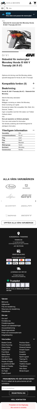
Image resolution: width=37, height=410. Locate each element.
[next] (35, 201)
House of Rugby (7, 361)
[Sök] (7, 8)
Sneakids (22, 354)
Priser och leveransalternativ (12, 332)
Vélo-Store (23, 368)
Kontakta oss (18, 239)
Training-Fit (23, 359)
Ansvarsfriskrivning (8, 328)
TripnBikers (23, 366)
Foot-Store (5, 352)
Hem (3, 21)
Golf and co (6, 357)
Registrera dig (18, 393)
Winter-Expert (24, 371)
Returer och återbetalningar (11, 325)
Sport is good (24, 357)
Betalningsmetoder (8, 330)
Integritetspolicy (7, 335)
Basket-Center (7, 342)
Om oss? (5, 318)
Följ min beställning (8, 306)
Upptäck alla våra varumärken (18, 223)
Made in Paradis (7, 366)
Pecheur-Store (24, 342)
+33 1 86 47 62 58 (18, 246)
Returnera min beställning (11, 309)
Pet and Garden (24, 345)
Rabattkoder (6, 311)
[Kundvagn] (35, 3)
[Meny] (2, 8)
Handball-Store (7, 359)
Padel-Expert (6, 373)
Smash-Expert (24, 349)
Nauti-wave (6, 368)
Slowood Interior (25, 347)
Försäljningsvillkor (8, 323)
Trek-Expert (23, 361)
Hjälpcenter (6, 304)
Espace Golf (6, 349)
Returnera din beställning (18, 276)
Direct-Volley (6, 347)
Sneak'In (22, 352)
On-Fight (5, 371)
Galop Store (6, 354)
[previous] (1, 201)
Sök (10, 8)
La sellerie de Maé (8, 364)
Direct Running (7, 345)
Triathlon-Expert (24, 364)
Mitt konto (5, 302)
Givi (5, 55)
